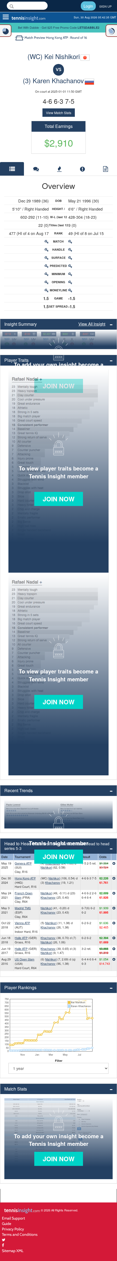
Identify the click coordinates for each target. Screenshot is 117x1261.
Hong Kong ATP (25, 878)
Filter (58, 1061)
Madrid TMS (23, 908)
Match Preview (34, 38)
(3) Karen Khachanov (53, 80)
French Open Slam (23, 895)
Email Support (13, 1218)
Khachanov (52, 882)
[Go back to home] (19, 38)
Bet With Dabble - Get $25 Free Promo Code (58, 27)
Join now (59, 498)
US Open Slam (24, 959)
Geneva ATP (23, 863)
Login (88, 6)
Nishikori (46, 867)
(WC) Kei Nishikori (53, 56)
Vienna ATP (22, 923)
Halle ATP (21, 938)
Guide (6, 1223)
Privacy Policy (13, 1229)
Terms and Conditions (20, 1234)
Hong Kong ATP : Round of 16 (66, 38)
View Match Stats (58, 112)
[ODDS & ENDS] (5, 30)
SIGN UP (105, 6)
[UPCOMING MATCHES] (111, 30)
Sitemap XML (12, 1250)
